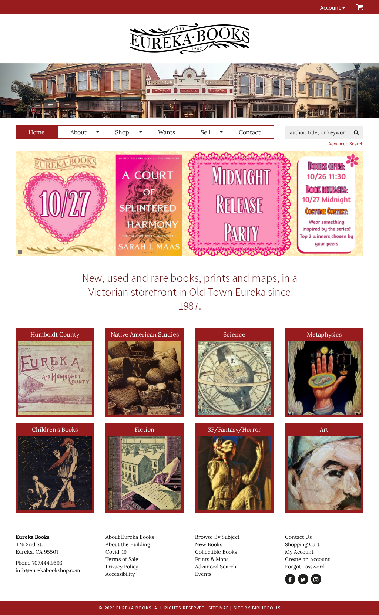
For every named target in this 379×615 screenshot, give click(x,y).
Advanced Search (345, 143)
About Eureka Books (129, 537)
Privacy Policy (121, 566)
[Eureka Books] (189, 38)
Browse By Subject (217, 537)
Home (36, 132)
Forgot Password (305, 566)
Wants (166, 132)
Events (203, 574)
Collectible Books (216, 551)
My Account (299, 551)
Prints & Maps (211, 559)
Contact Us (298, 537)
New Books (208, 544)
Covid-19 (116, 551)
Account (331, 7)
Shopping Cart (302, 544)
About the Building (127, 544)
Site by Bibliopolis (257, 608)
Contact (250, 132)
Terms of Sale (121, 559)
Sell (205, 132)
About (78, 132)
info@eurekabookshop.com (48, 570)
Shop (122, 132)
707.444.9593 (47, 563)
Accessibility (120, 574)
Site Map (218, 608)
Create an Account (307, 559)
